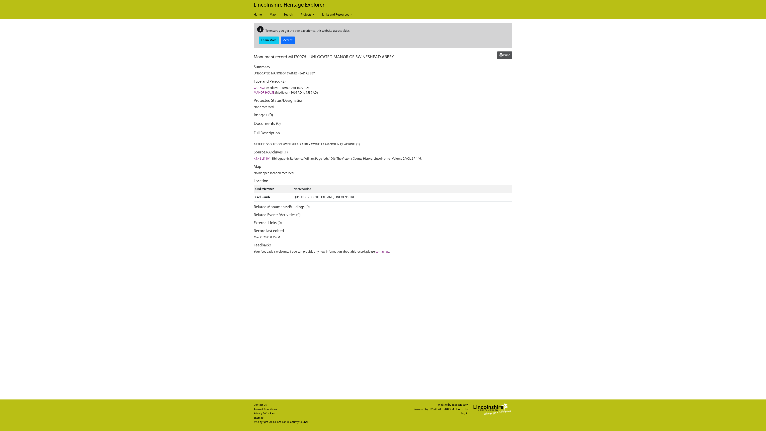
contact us (382, 251)
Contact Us (260, 404)
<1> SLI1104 (262, 158)
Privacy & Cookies (264, 413)
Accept (287, 40)
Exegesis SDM (460, 404)
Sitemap (259, 417)
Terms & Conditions (265, 409)
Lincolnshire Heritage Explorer (289, 5)
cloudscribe (461, 409)
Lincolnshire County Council (291, 422)
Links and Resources (335, 14)
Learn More (268, 40)
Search (288, 14)
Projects (306, 14)
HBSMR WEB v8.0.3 (440, 409)
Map (273, 14)
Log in (464, 413)
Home (258, 14)
